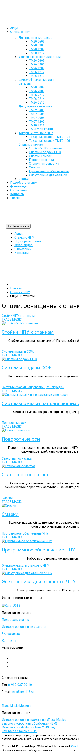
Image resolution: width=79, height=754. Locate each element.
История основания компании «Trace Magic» (34, 720)
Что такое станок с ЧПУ (19, 731)
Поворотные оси (21, 439)
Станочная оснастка (25, 474)
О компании (22, 249)
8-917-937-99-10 (20, 685)
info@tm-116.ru (23, 692)
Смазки (10, 514)
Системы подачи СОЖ (27, 367)
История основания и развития (24, 627)
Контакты (21, 253)
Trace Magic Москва (16, 706)
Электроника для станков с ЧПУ (39, 581)
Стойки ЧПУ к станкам (28, 332)
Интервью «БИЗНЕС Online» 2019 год (28, 727)
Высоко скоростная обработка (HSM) (29, 723)
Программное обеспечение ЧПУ (38, 550)
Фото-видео (23, 245)
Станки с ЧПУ (24, 237)
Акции (18, 234)
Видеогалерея (12, 634)
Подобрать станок (28, 241)
